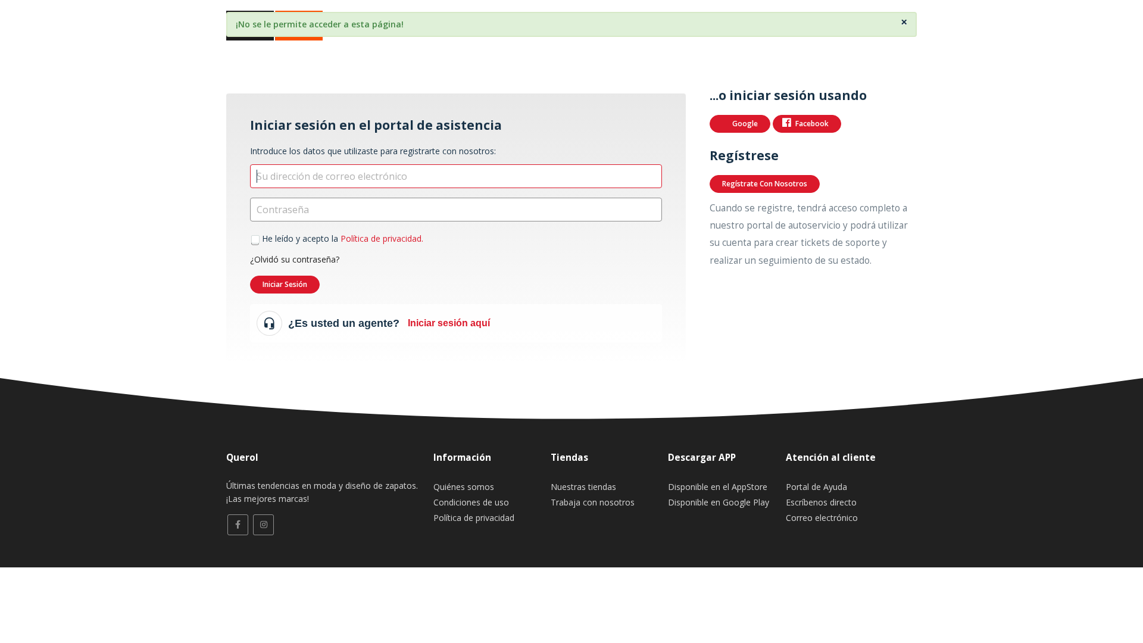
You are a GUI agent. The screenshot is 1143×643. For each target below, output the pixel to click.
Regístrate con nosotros (764, 184)
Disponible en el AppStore (717, 486)
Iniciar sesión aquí (449, 323)
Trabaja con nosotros (593, 502)
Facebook (812, 123)
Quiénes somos (463, 486)
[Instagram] (263, 524)
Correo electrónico (822, 517)
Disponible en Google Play (718, 502)
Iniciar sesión (285, 284)
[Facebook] (237, 524)
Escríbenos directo (821, 502)
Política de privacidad (473, 517)
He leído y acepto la (342, 238)
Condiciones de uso (471, 502)
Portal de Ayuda (816, 486)
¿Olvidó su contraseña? (294, 259)
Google (745, 123)
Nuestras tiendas (583, 486)
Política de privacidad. (382, 238)
